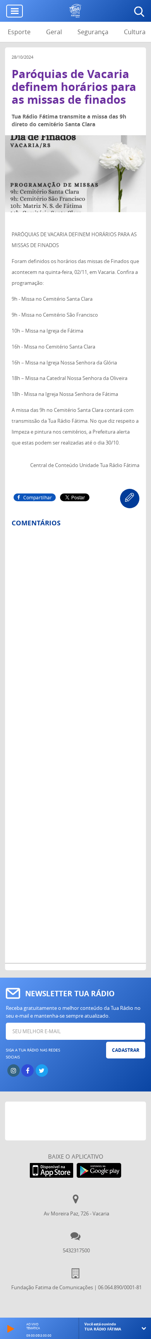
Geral (54, 32)
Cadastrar (125, 1050)
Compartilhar (37, 497)
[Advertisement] (78, 1121)
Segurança (92, 32)
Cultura (135, 32)
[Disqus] (75, 634)
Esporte (19, 32)
